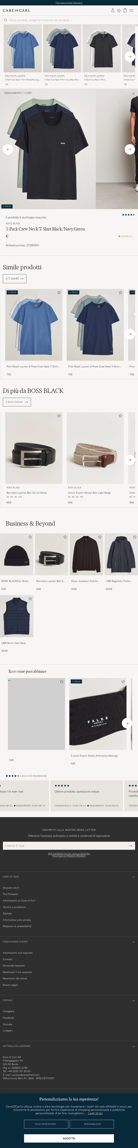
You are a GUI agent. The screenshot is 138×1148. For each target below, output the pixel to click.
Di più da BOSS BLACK (33, 390)
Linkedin (8, 1030)
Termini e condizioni (14, 907)
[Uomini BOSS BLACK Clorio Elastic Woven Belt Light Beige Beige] (95, 448)
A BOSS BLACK (14, 402)
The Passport (10, 894)
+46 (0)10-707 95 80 (19, 1071)
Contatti (7, 959)
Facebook (8, 1017)
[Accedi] (113, 10)
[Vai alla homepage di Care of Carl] (16, 10)
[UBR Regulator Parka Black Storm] (121, 577)
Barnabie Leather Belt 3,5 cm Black (27, 492)
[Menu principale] (131, 10)
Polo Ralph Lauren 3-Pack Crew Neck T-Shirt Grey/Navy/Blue (93, 366)
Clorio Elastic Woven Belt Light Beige (89, 492)
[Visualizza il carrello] (125, 10)
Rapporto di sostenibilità (17, 926)
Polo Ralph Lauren (15, 76)
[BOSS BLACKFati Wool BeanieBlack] (16, 577)
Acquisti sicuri (11, 887)
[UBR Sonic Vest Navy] (16, 639)
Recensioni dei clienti (15, 978)
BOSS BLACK (13, 223)
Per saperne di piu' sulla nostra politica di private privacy (69, 855)
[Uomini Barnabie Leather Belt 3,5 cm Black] (51, 554)
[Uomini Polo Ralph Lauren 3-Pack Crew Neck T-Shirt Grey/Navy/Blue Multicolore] (62, 48)
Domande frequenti (14, 965)
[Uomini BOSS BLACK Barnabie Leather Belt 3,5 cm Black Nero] (33, 448)
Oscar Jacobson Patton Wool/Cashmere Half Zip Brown (85, 581)
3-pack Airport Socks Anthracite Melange (94, 755)
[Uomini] (36, 714)
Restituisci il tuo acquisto (17, 972)
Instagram (8, 1011)
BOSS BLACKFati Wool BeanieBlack (14, 581)
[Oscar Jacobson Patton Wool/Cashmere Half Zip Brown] (86, 577)
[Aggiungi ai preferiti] (58, 293)
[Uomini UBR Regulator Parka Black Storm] (121, 554)
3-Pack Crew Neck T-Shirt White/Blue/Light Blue (22, 80)
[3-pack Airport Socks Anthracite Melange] (97, 752)
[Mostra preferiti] (119, 10)
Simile (22, 267)
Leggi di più (95, 1113)
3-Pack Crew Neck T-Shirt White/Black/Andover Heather (96, 80)
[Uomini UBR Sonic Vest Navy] (16, 616)
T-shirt (28, 93)
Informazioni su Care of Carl (19, 900)
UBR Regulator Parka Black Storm (118, 581)
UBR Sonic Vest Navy (13, 643)
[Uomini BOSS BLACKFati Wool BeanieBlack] (16, 554)
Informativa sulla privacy (17, 920)
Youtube (7, 1024)
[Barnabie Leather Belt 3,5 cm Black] (51, 577)
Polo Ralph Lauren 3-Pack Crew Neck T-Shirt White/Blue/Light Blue (32, 366)
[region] (69, 795)
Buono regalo (10, 985)
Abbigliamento (12, 93)
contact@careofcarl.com (26, 1074)
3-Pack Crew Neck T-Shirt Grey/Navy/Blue (62, 80)
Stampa (7, 913)
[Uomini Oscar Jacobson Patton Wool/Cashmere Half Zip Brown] (86, 554)
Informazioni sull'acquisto (18, 952)
